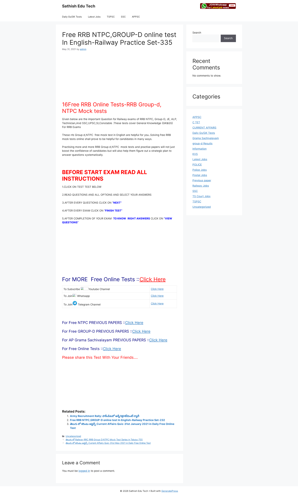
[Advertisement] (119, 78)
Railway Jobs (200, 185)
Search (196, 32)
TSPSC (111, 16)
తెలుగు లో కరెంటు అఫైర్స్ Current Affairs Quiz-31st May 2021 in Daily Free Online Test (108, 443)
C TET (196, 122)
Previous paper (201, 180)
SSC (123, 16)
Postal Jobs (199, 175)
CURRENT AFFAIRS (204, 127)
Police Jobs (199, 169)
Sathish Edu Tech (78, 6)
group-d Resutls (202, 143)
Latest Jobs (94, 16)
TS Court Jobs (201, 196)
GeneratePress (169, 490)
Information (199, 148)
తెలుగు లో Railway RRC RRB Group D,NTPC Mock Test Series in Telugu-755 (104, 439)
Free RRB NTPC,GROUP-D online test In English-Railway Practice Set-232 (117, 420)
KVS (195, 154)
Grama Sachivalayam (205, 138)
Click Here (153, 279)
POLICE (197, 164)
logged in (84, 470)
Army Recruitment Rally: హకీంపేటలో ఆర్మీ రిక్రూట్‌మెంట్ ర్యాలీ (104, 416)
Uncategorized (73, 436)
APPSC (136, 16)
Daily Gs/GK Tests (72, 16)
